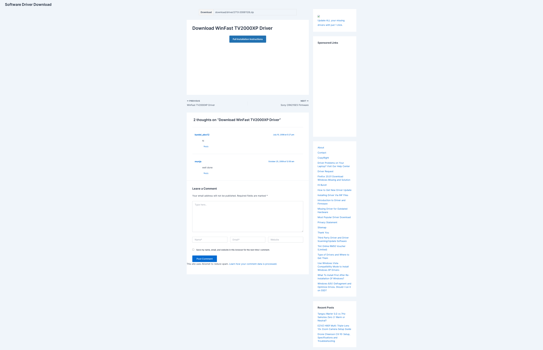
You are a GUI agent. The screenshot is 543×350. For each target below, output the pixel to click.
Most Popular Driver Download (334, 217)
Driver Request (325, 171)
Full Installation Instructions (248, 39)
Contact (322, 152)
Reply (206, 146)
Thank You (323, 232)
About (321, 147)
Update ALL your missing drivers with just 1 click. (331, 22)
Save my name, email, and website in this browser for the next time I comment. (233, 250)
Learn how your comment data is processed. (253, 263)
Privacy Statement (327, 222)
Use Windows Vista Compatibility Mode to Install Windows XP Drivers (333, 266)
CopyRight (323, 157)
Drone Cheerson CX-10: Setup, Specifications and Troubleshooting (334, 337)
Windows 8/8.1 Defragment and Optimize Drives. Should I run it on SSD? (334, 287)
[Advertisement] (247, 66)
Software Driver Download (28, 4)
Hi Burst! (322, 185)
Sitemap (322, 227)
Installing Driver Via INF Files (333, 195)
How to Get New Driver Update (334, 190)
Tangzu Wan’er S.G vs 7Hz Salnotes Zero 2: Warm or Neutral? (331, 317)
